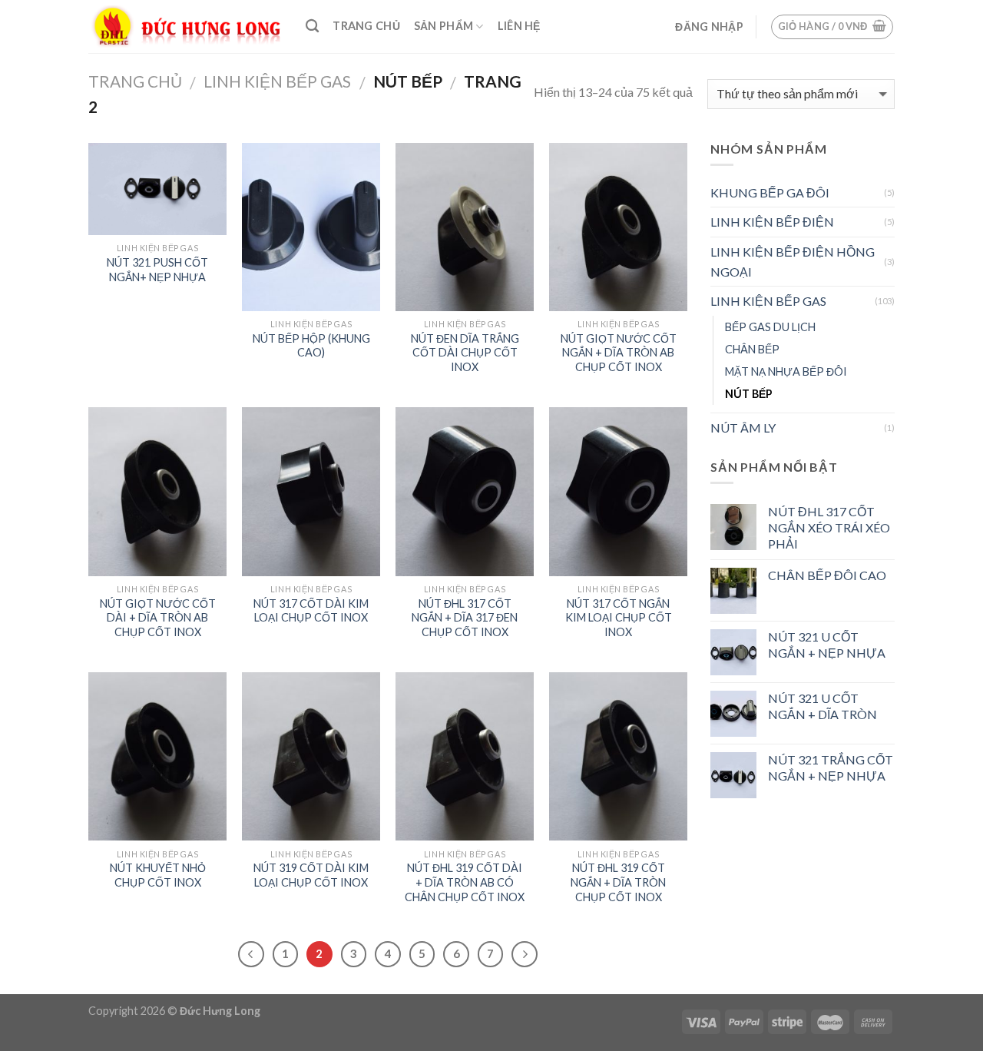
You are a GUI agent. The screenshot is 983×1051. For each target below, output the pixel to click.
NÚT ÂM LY (743, 427)
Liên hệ (519, 25)
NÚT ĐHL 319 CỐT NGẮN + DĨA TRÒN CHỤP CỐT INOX (618, 882)
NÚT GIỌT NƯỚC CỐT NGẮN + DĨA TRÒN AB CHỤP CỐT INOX (619, 352)
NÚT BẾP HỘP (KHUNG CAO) (311, 346)
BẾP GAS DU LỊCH (770, 326)
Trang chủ (366, 25)
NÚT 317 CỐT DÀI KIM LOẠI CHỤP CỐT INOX (311, 611)
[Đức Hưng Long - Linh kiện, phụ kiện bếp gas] (185, 26)
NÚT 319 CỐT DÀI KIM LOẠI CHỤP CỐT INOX (311, 875)
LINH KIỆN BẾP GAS (277, 81)
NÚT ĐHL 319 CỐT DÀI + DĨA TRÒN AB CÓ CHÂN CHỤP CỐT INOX (465, 882)
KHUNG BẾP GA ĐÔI (769, 192)
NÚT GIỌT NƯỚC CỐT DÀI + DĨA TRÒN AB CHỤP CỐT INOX (158, 617)
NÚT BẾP (749, 393)
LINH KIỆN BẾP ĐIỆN (772, 221)
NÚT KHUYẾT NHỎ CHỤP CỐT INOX (158, 875)
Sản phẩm (443, 25)
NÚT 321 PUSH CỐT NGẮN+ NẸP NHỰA (157, 269)
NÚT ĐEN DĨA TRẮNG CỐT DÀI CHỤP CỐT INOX (465, 352)
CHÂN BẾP (752, 349)
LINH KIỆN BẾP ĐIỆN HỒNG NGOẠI (792, 261)
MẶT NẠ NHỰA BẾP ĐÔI (786, 371)
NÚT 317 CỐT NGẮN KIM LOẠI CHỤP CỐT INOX (618, 617)
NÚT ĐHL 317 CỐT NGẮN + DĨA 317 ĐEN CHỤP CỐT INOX (465, 617)
